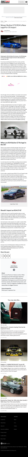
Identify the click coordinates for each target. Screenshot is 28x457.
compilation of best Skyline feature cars (9, 247)
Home (2, 21)
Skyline (24, 56)
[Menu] (26, 2)
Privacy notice (3, 432)
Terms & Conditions (5, 429)
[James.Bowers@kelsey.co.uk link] (14, 270)
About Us (2, 426)
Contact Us (3, 419)
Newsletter (21, 1)
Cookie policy (3, 435)
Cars (15, 422)
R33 (7, 104)
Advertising (3, 422)
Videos (15, 426)
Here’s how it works (18, 17)
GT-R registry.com (9, 163)
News (5, 21)
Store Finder (3, 438)
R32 (3, 104)
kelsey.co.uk (13, 450)
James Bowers (7, 30)
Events (15, 429)
